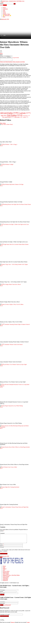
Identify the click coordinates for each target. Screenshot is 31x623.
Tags (4, 10)
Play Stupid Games (8, 117)
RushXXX (5, 580)
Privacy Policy (6, 571)
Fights (1, 61)
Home (4, 7)
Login (1, 5)
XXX (4, 11)
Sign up (2, 594)
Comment (2, 533)
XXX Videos (6, 573)
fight (3, 115)
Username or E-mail (4, 614)
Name (2, 544)
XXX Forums (6, 576)
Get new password (4, 616)
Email (2, 545)
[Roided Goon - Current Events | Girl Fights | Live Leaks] (13, 2)
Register (5, 5)
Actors (4, 12)
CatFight (24, 113)
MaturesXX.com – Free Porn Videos (11, 575)
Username (2, 590)
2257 (4, 570)
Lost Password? (7, 605)
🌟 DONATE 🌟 (7, 15)
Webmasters (5, 577)
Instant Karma (26, 115)
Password (2, 593)
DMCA (4, 568)
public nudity (18, 117)
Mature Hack (6, 572)
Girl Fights (5, 61)
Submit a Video (6, 14)
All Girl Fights (9, 113)
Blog (4, 16)
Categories (5, 8)
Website (2, 547)
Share (1, 53)
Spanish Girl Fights (20, 61)
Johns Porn (5, 579)
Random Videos (12, 61)
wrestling (25, 117)
